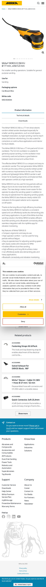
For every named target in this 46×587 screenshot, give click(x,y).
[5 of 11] (21, 58)
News (26, 500)
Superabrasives (8, 471)
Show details (34, 300)
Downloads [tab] (23, 121)
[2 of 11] (15, 58)
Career (27, 488)
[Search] (38, 3)
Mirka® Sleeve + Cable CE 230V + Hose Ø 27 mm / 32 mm (26, 381)
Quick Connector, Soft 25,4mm (26, 399)
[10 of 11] (30, 58)
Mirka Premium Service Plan (8, 495)
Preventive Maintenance (11, 503)
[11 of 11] (31, 58)
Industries (28, 447)
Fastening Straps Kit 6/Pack (24, 346)
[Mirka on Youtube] (19, 516)
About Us (28, 485)
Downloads (6, 488)
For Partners (29, 497)
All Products (6, 456)
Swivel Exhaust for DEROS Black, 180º (20, 367)
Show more (23, 413)
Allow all (23, 307)
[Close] (43, 579)
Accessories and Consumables (8, 451)
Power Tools (7, 462)
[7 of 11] (24, 58)
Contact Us (28, 491)
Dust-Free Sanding (9, 459)
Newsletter (28, 503)
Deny (23, 321)
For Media (28, 494)
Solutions (28, 450)
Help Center (6, 491)
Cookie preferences (23, 573)
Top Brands (6, 474)
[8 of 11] (26, 58)
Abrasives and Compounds (7, 445)
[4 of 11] (19, 58)
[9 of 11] (28, 58)
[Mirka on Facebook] (3, 516)
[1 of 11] (14, 58)
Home (3, 9)
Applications (29, 444)
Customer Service (9, 485)
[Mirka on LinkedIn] (13, 516)
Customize (22, 314)
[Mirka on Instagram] (8, 516)
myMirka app (7, 500)
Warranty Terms (8, 506)
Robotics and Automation (7, 466)
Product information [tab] (23, 110)
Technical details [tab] (23, 115)
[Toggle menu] (42, 3)
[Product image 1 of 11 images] (23, 34)
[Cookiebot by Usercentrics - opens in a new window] (33, 263)
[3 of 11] (17, 58)
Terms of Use (23, 571)
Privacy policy (23, 568)
